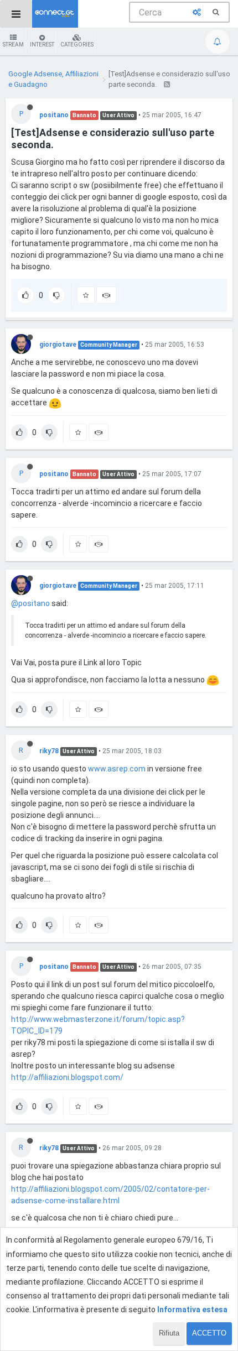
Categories (77, 44)
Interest (42, 44)
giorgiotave (57, 344)
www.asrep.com (117, 768)
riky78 (49, 751)
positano (54, 115)
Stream (13, 44)
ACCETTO (209, 1333)
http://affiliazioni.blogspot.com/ (67, 1077)
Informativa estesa (192, 1309)
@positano (30, 603)
